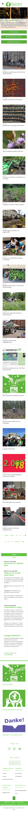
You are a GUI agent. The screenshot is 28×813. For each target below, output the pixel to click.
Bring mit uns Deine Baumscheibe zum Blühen (12, 258)
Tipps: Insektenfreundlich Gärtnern (13, 151)
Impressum (7, 802)
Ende (23, 541)
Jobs (16, 793)
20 (9, 541)
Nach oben (14, 798)
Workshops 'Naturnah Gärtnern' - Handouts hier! (12, 313)
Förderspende (18, 776)
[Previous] (3, 18)
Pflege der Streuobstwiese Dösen (12, 574)
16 (19, 535)
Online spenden (14, 32)
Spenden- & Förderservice (12, 735)
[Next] (25, 18)
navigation (2, 3)
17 (23, 535)
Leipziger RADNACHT (12, 635)
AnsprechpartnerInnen (7, 779)
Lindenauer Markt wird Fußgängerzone (9, 341)
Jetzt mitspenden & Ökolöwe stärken (13, 395)
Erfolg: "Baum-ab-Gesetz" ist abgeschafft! (11, 231)
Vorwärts (17, 541)
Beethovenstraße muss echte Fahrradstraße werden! (14, 73)
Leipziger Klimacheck (9, 449)
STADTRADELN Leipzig (13, 607)
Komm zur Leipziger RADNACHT (13, 29)
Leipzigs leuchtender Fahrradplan (12, 99)
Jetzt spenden (8, 684)
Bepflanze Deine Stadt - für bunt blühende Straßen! (13, 286)
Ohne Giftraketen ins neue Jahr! (12, 502)
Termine (14, 554)
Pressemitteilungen (22, 804)
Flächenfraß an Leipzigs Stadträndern (14, 125)
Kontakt (13, 802)
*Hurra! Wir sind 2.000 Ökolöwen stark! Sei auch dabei (12, 475)
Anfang (6, 535)
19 (5, 541)
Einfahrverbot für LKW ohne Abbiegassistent (11, 529)
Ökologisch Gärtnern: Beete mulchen (13, 204)
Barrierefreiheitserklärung (8, 804)
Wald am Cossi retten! (14, 29)
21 (12, 541)
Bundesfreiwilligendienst (21, 790)
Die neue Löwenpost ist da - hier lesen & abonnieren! (14, 368)
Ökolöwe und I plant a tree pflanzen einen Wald (14, 178)
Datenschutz (20, 802)
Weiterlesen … (17, 64)
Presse (14, 557)
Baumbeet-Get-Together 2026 (14, 564)
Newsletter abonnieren (14, 41)
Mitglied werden (6, 792)
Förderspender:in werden (15, 37)
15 (16, 535)
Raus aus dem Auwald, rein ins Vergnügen (11, 422)
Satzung (4, 776)
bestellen (15, 763)
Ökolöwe (4, 773)
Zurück (12, 535)
